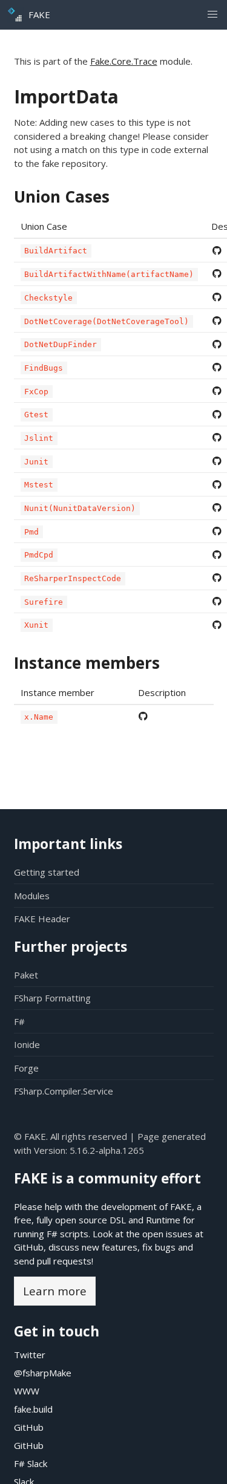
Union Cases (62, 196)
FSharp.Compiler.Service (63, 1091)
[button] (212, 15)
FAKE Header (42, 919)
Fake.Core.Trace (123, 61)
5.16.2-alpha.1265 (107, 1150)
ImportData (66, 96)
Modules (32, 896)
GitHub (29, 1247)
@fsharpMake (42, 1373)
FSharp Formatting (52, 998)
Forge (26, 1068)
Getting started (46, 872)
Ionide (27, 1044)
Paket (26, 975)
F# (19, 1021)
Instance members (87, 663)
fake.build (33, 1409)
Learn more (55, 1290)
